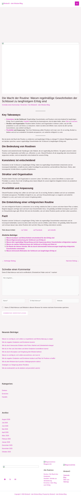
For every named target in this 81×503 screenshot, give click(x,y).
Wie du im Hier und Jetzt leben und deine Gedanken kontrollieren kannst (25, 348)
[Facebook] (5, 479)
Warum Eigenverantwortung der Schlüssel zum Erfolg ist (26, 240)
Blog (64, 477)
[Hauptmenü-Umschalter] (77, 3)
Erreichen (24, 105)
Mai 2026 (5, 429)
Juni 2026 (5, 426)
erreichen (74, 121)
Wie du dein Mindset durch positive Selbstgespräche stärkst (21, 361)
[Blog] (69, 465)
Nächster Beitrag (72, 261)
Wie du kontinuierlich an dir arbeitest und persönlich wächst (21, 368)
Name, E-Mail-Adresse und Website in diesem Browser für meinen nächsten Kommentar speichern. (37, 307)
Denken (4, 390)
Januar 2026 (6, 442)
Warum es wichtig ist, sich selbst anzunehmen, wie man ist (21, 355)
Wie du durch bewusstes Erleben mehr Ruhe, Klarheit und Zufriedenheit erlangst (27, 345)
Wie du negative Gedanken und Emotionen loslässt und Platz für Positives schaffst (28, 358)
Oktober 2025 (6, 452)
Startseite (66, 475)
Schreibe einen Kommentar (11, 105)
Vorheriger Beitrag (9, 261)
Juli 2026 (5, 422)
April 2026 (5, 432)
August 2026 (6, 419)
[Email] (15, 479)
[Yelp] (10, 479)
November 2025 (7, 448)
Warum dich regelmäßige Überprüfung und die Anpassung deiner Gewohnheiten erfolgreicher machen (41, 242)
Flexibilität (9, 130)
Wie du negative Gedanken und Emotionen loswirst (18, 342)
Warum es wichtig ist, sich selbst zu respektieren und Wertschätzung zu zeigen (27, 339)
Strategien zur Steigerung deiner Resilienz (15, 365)
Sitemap (66, 482)
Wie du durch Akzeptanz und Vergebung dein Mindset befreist (21, 352)
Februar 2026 (6, 439)
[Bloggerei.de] (51, 463)
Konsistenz (10, 119)
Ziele (67, 121)
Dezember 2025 (7, 445)
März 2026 (5, 435)
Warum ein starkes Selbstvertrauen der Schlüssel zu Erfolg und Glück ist (31, 244)
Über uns (66, 479)
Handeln (26, 121)
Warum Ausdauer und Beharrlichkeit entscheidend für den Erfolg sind (30, 238)
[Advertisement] (40, 22)
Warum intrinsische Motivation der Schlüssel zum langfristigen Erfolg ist (31, 251)
